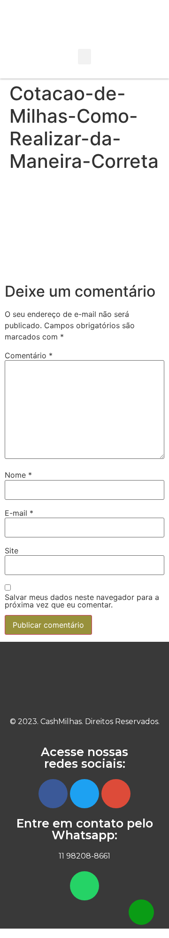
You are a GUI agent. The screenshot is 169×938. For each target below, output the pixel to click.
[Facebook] (53, 793)
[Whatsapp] (84, 885)
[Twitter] (84, 793)
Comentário (29, 355)
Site (11, 550)
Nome (18, 475)
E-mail (19, 513)
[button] (84, 56)
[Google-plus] (116, 793)
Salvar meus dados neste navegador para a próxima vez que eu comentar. (82, 600)
